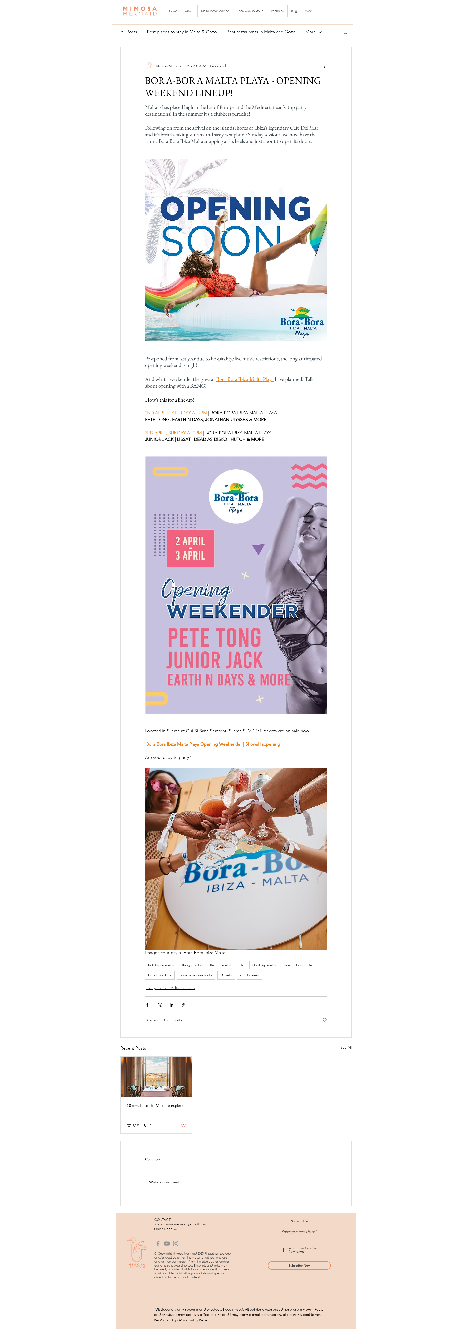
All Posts (128, 32)
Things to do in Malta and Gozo (170, 988)
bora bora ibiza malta (196, 975)
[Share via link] (183, 1004)
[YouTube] (166, 1243)
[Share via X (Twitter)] (159, 1004)
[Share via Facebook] (147, 1004)
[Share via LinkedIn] (171, 1004)
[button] (345, 32)
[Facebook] (158, 1243)
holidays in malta (161, 965)
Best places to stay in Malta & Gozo (182, 32)
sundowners (249, 975)
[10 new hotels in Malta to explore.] (156, 1077)
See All (346, 1047)
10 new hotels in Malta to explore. (155, 1105)
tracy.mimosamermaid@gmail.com (180, 1224)
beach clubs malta (298, 965)
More (310, 32)
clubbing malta (264, 965)
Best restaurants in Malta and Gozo (261, 32)
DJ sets (226, 975)
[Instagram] (175, 1243)
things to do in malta (198, 965)
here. (203, 1320)
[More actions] (324, 66)
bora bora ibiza (159, 975)
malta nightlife (233, 965)
